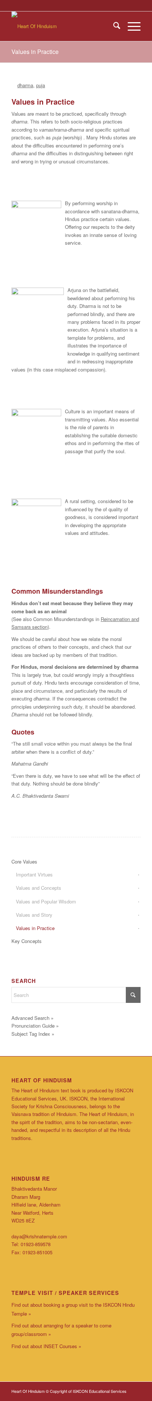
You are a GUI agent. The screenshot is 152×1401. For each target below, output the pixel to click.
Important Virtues (34, 874)
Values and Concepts (38, 887)
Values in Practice (35, 51)
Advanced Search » (32, 1017)
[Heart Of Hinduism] (63, 26)
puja (40, 85)
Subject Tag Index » (32, 1033)
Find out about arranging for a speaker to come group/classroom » (61, 1329)
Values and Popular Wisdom (46, 901)
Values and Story (34, 914)
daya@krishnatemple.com (39, 1236)
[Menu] (130, 26)
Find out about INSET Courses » (46, 1346)
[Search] (113, 26)
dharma (25, 85)
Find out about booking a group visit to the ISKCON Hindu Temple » (73, 1309)
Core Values (24, 861)
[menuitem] (113, 26)
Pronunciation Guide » (35, 1025)
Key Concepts (26, 940)
